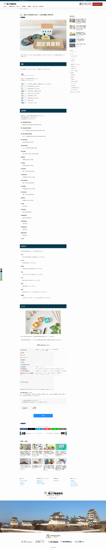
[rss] (84, 0)
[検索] (85, 0)
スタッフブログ (74, 483)
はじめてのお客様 (23, 480)
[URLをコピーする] (62, 429)
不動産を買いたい (74, 68)
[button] (23, 429)
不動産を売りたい (74, 66)
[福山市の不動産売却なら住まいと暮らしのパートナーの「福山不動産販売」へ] (10, 4)
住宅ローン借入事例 (74, 70)
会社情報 (72, 79)
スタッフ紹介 (73, 83)
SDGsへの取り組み (74, 89)
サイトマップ (73, 486)
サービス (72, 62)
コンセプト (73, 58)
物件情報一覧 (73, 75)
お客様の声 (73, 60)
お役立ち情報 (23, 17)
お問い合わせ (98, 4)
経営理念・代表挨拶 (74, 81)
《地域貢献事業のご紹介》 (75, 87)
